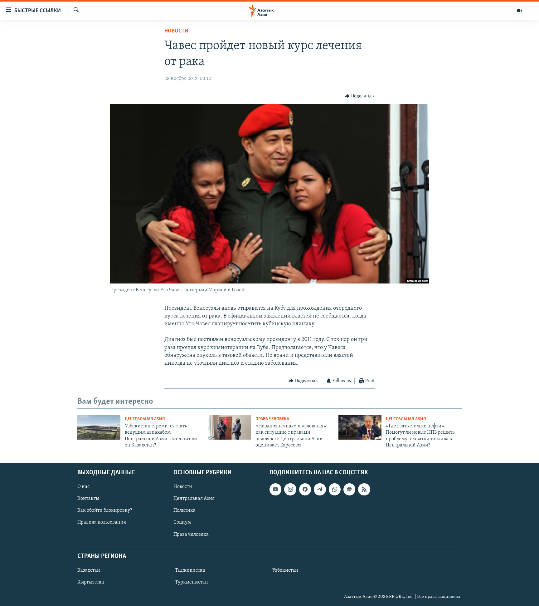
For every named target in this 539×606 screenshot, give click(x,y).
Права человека (272, 419)
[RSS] (364, 489)
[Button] (360, 96)
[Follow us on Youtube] (275, 489)
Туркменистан (191, 582)
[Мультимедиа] (519, 10)
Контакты (88, 498)
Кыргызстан (90, 582)
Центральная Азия (145, 419)
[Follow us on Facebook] (305, 489)
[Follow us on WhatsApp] (335, 489)
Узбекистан (285, 570)
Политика (184, 510)
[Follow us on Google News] (349, 489)
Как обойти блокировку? (104, 510)
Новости (176, 31)
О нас (83, 487)
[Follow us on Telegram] (320, 489)
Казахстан (88, 570)
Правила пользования (101, 522)
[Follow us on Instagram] (290, 489)
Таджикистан (190, 570)
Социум (182, 522)
